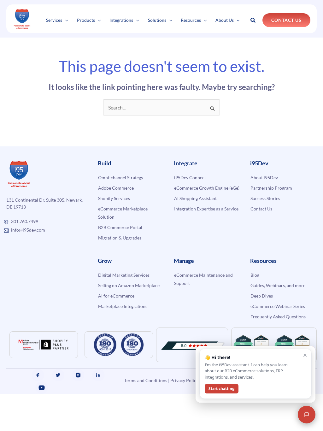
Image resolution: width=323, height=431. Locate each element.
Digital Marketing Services (124, 275)
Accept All (113, 407)
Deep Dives (261, 295)
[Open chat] (306, 414)
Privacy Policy (184, 380)
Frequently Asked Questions (278, 316)
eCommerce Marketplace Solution (123, 213)
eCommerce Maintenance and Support (203, 279)
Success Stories (265, 198)
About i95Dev (264, 177)
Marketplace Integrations (122, 306)
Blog (254, 275)
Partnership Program (271, 188)
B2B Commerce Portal (120, 227)
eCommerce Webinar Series (277, 306)
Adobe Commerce (116, 188)
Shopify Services (114, 198)
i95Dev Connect (190, 177)
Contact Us (261, 208)
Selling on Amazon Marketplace (129, 285)
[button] (65, 20)
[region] (82, 390)
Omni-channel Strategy (120, 177)
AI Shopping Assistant (195, 198)
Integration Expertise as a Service (206, 208)
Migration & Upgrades (119, 237)
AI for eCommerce (116, 295)
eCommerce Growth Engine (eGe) (206, 188)
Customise (51, 407)
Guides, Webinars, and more (277, 285)
